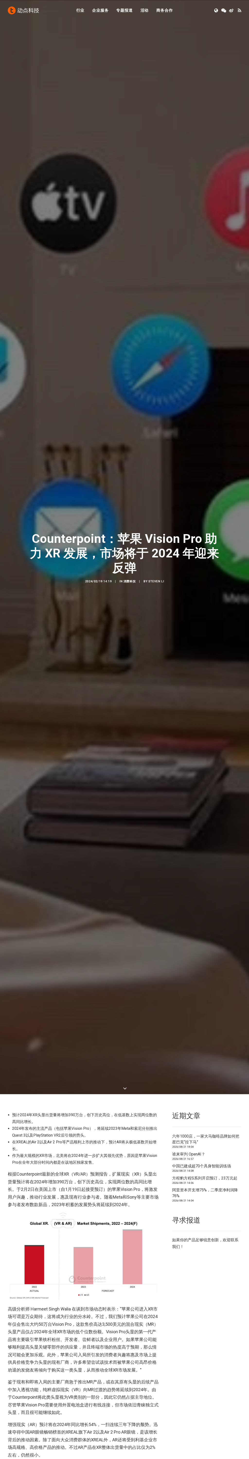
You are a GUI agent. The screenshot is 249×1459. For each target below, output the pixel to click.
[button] (216, 10)
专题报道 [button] (124, 10)
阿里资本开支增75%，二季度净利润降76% (205, 1193)
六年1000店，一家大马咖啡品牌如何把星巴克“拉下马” (205, 1139)
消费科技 (130, 581)
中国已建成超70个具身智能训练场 (201, 1166)
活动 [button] (145, 10)
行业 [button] (80, 10)
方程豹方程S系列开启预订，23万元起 (204, 1178)
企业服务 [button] (100, 10)
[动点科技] (23, 10)
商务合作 (164, 10)
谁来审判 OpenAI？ (188, 1154)
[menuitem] (80, 10)
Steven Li (156, 581)
